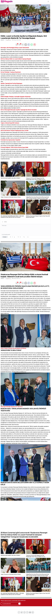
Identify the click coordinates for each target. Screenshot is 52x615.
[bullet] (20, 237)
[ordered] (18, 237)
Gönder (4, 237)
